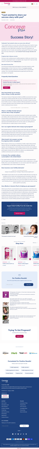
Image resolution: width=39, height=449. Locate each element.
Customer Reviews (5, 417)
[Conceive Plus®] (7, 4)
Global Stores (4, 415)
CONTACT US (4, 393)
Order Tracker (4, 403)
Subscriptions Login (5, 404)
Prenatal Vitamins (9, 373)
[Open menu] (2, 4)
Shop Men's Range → (19, 213)
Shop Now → (6, 87)
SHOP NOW (19, 336)
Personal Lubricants (29, 373)
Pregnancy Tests (19, 373)
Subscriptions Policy (23, 403)
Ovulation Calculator (5, 408)
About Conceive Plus (5, 411)
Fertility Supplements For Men (27, 370)
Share (4, 219)
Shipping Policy (23, 404)
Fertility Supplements (14, 367)
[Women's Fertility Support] (24, 253)
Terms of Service (23, 406)
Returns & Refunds (23, 411)
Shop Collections (5, 406)
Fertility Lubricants (25, 367)
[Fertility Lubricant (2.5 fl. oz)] (9, 253)
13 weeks (3, 12)
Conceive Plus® (5, 68)
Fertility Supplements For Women (12, 370)
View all (34, 242)
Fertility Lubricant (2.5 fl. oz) (8, 263)
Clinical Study (4, 413)
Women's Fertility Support (23, 263)
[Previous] (9, 1)
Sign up (24, 425)
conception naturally (27, 68)
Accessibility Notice (23, 408)
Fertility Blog (4, 410)
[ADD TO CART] (15, 259)
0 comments (12, 19)
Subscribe (28, 284)
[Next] (29, 1)
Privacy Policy (22, 410)
